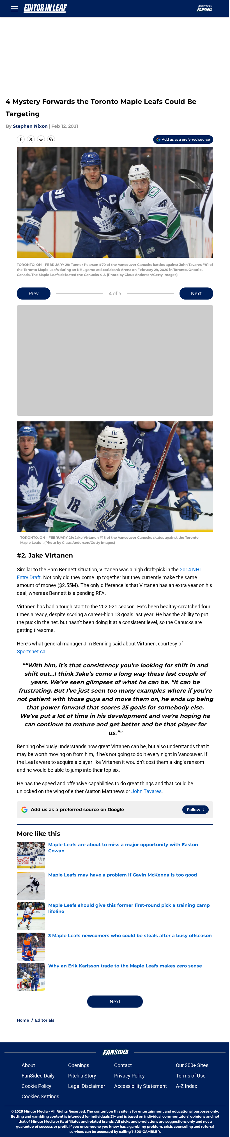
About (28, 1065)
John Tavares (146, 791)
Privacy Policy (129, 1076)
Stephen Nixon (30, 126)
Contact (123, 1065)
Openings (78, 1065)
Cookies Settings (40, 1096)
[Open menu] (14, 8)
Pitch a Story (82, 1076)
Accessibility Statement (140, 1086)
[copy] (51, 139)
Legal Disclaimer (86, 1086)
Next (196, 293)
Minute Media (36, 1111)
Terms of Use (191, 1076)
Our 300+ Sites (192, 1065)
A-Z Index (186, 1086)
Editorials (44, 1020)
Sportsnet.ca (31, 651)
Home (23, 1020)
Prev (34, 293)
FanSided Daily (38, 1076)
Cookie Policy (36, 1086)
